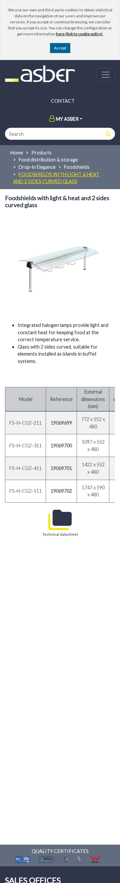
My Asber (67, 119)
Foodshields (77, 167)
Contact (63, 101)
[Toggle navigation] (105, 74)
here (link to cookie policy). (79, 33)
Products (41, 152)
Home (16, 152)
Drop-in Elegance (37, 167)
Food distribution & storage (48, 159)
